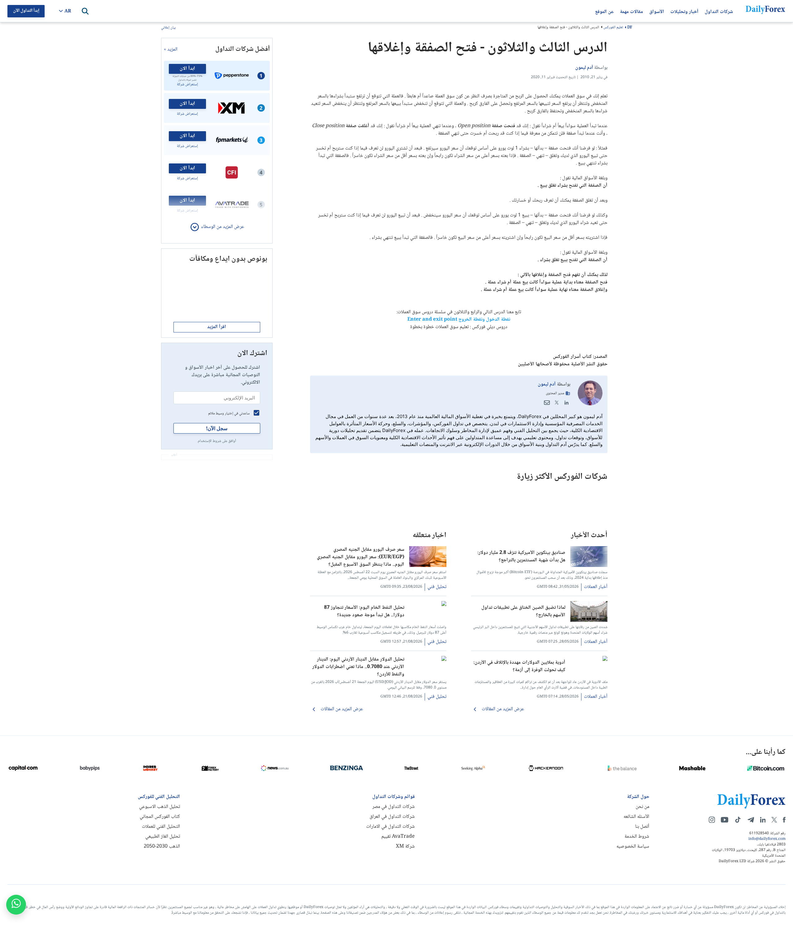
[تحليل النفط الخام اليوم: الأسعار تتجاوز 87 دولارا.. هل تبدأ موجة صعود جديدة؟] (427, 605)
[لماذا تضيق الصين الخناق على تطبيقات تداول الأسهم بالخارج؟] (588, 621)
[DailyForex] (751, 801)
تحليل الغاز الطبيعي (162, 836)
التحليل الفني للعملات (161, 826)
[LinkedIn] (566, 402)
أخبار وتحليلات (684, 11)
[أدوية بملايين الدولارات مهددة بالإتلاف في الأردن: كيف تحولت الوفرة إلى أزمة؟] (588, 660)
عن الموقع (604, 11)
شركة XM (405, 846)
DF (629, 27)
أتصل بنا (642, 826)
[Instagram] (712, 820)
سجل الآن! (216, 428)
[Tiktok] (738, 819)
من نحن (642, 807)
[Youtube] (724, 819)
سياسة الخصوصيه (632, 846)
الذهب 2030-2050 (162, 846)
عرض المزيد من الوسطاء (222, 227)
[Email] (546, 402)
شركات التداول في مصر (393, 807)
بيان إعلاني (168, 28)
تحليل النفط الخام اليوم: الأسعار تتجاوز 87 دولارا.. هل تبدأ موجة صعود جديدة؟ (364, 611)
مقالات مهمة (631, 11)
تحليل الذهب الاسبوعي (159, 807)
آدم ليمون (547, 384)
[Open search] (85, 11)
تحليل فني (436, 587)
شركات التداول (719, 11)
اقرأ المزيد (216, 327)
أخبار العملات (595, 587)
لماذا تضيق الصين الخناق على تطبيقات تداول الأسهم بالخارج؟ (523, 611)
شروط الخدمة (636, 836)
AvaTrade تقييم (398, 836)
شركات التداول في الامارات (390, 826)
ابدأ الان (187, 69)
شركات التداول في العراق (392, 817)
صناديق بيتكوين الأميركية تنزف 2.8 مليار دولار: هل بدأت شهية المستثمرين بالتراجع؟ (521, 556)
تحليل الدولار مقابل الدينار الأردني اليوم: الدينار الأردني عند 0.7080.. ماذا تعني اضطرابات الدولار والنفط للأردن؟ (358, 666)
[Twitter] (556, 402)
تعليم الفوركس (613, 27)
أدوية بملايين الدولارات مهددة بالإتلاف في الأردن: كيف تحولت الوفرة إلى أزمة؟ (519, 666)
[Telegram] (750, 819)
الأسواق (656, 11)
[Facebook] (784, 819)
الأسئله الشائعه (636, 817)
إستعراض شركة (187, 84)
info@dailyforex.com (767, 839)
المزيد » (170, 49)
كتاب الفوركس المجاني (160, 817)
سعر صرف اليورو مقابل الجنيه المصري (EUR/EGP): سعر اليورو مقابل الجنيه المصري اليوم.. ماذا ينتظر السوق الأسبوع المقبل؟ (360, 556)
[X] (774, 819)
